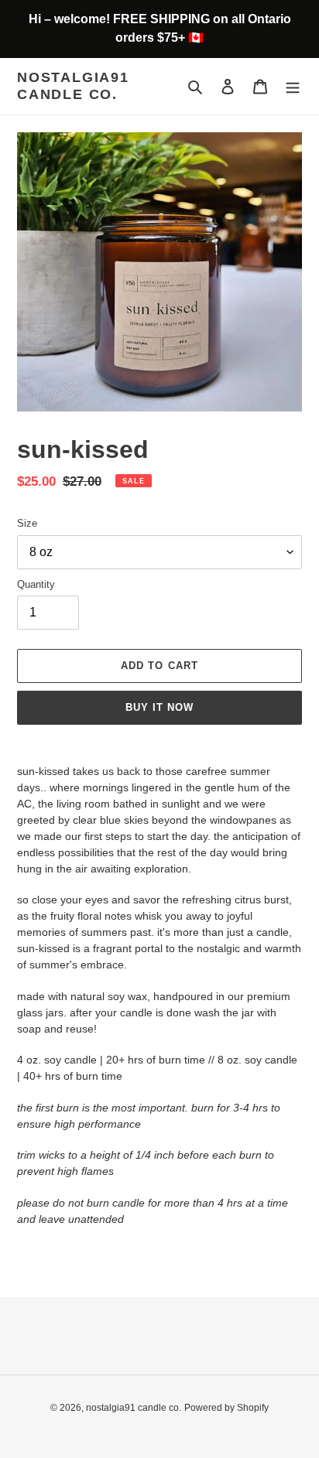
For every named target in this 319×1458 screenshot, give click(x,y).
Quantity (36, 584)
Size (27, 523)
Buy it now (159, 707)
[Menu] (292, 86)
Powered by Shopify (226, 1407)
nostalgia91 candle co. (73, 86)
